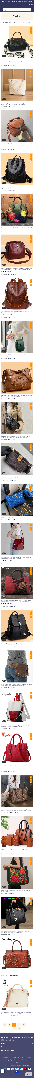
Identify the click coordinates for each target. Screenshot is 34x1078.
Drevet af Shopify (24, 1065)
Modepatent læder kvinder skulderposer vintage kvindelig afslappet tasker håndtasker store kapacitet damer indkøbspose (16, 558)
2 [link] (14, 1024)
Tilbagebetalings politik (24, 1057)
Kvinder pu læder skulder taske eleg (8, 517)
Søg (29, 1060)
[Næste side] (19, 1028)
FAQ (26, 1060)
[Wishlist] (31, 33)
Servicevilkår (19, 1060)
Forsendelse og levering (9, 1057)
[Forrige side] (5, 1025)
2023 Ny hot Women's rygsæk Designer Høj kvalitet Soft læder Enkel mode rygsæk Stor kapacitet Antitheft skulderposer (16, 312)
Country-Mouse (14, 1065)
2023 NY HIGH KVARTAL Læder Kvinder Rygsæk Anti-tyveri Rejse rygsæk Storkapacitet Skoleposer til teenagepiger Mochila (16, 726)
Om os (17, 1062)
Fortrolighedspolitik (9, 1060)
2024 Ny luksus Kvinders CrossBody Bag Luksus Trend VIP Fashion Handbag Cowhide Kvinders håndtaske (16, 477)
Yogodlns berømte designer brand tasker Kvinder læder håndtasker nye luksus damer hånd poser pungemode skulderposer (16, 766)
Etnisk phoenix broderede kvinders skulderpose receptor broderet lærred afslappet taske (16, 891)
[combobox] (17, 9)
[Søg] (28, 9)
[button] (31, 1)
